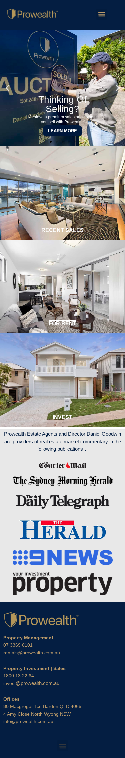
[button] (101, 14)
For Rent (62, 323)
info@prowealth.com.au (28, 721)
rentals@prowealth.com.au (31, 652)
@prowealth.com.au (31, 683)
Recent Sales (62, 230)
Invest (62, 417)
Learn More (62, 130)
